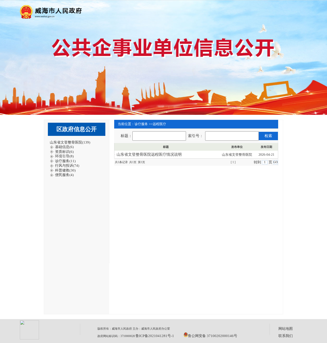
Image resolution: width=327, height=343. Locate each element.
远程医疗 (159, 124)
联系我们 (285, 336)
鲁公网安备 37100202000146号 (212, 336)
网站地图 (285, 329)
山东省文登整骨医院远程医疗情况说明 (149, 154)
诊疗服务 (141, 124)
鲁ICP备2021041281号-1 (154, 336)
